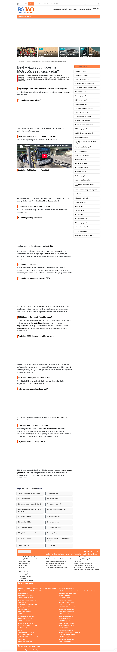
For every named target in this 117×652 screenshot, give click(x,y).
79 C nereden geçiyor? (54, 527)
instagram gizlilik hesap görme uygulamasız (83, 560)
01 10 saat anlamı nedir (25, 618)
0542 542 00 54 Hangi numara (68, 593)
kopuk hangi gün (24, 574)
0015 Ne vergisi (64, 637)
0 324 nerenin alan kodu (26, 614)
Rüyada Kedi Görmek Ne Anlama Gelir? (30, 591)
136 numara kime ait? (25, 538)
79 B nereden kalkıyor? (54, 504)
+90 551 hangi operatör (66, 616)
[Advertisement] (58, 32)
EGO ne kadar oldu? (24, 545)
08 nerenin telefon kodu (67, 625)
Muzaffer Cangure (51, 557)
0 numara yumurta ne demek (68, 634)
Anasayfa (21, 61)
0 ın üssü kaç (23, 602)
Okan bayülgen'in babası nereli (83, 565)
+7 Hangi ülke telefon (25, 607)
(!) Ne (20, 630)
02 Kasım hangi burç (25, 620)
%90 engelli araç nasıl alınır (27, 616)
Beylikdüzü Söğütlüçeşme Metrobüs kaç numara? (29, 510)
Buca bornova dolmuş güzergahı (83, 563)
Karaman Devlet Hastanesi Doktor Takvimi (86, 569)
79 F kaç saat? (51, 545)
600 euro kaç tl (23, 572)
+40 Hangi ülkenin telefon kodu (28, 604)
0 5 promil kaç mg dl (65, 618)
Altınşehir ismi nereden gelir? (27, 533)
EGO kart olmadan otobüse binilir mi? (29, 504)
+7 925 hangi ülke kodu (25, 634)
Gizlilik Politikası (51, 554)
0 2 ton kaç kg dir (65, 597)
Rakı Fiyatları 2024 (24, 561)
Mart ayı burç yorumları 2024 (55, 563)
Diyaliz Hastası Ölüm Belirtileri (28, 557)
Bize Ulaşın (93, 554)
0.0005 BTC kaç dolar (25, 611)
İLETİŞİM (96, 9)
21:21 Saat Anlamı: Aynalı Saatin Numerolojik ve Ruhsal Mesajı (77, 591)
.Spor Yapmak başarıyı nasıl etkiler (29, 625)
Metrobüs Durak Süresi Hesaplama (56, 561)
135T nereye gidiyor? (24, 498)
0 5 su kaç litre (64, 627)
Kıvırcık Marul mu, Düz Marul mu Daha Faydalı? (47, 4)
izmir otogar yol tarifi (25, 576)
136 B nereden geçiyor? (25, 527)
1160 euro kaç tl (23, 578)
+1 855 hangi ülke (65, 620)
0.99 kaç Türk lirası (65, 595)
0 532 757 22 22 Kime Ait (26, 623)
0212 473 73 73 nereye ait (67, 602)
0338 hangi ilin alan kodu (67, 609)
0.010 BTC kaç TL (65, 604)
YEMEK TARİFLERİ (58, 9)
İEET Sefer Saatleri (30, 61)
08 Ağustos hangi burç (66, 630)
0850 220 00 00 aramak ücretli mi (28, 637)
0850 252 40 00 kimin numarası (27, 600)
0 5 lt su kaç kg (23, 593)
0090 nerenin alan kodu (66, 600)
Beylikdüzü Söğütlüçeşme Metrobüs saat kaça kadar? (51, 61)
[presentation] (76, 4)
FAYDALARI (81, 9)
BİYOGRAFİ (68, 9)
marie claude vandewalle (26, 580)
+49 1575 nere (23, 627)
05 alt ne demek (64, 614)
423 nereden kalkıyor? (25, 516)
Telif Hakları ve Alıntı (81, 554)
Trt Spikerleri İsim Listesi (53, 565)
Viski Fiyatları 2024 (24, 563)
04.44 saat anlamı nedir (25, 641)
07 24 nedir (22, 639)
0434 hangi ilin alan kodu (26, 595)
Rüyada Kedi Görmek (24, 16)
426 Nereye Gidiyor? (53, 533)
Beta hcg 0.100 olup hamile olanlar (29, 559)
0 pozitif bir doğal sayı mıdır (27, 597)
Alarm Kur (22, 567)
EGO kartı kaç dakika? (25, 522)
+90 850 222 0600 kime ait (67, 611)
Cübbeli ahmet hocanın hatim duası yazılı (58, 559)
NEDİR (75, 9)
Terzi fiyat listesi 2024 (80, 557)
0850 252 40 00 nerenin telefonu (69, 607)
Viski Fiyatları (37, 650)
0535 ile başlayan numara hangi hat (70, 632)
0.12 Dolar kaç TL (24, 609)
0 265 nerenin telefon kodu (67, 623)
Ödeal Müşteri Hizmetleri (67, 588)
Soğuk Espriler (23, 565)
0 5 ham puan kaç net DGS (26, 632)
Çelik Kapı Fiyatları (25, 650)
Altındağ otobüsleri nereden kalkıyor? (29, 493)
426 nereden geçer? (53, 498)
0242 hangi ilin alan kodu (67, 639)
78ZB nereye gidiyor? (53, 516)
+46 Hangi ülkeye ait (65, 641)
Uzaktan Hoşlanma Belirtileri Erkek (56, 567)
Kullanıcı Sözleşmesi (65, 554)
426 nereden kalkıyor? (53, 522)
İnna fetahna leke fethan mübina (84, 567)
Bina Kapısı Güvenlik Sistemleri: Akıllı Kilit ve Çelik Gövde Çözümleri (38, 588)
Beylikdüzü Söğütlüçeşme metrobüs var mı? (58, 539)
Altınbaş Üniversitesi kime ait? (56, 509)
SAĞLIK (88, 9)
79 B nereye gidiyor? (53, 493)
